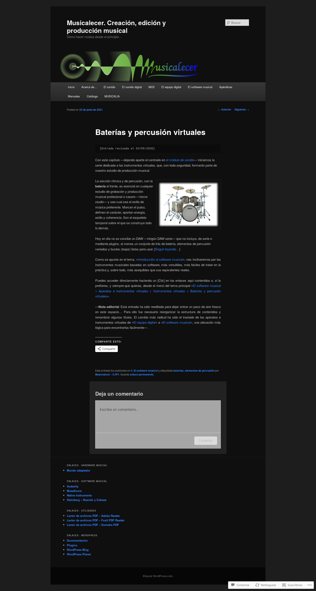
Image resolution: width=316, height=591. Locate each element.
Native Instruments (79, 495)
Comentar (206, 440)
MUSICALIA (112, 96)
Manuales (74, 96)
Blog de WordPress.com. (158, 576)
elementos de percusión (199, 370)
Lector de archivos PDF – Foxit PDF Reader (95, 520)
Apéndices (225, 87)
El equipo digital (171, 87)
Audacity (72, 486)
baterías (178, 370)
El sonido (109, 87)
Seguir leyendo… (167, 249)
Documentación (77, 540)
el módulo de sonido (180, 160)
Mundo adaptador (78, 470)
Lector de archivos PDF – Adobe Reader (93, 516)
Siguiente (242, 109)
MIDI (152, 87)
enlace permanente (141, 374)
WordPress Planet (79, 554)
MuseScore (74, 491)
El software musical (200, 87)
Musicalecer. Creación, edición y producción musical (116, 26)
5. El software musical (144, 370)
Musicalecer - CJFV (107, 374)
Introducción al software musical (160, 259)
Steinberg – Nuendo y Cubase (86, 500)
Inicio (71, 87)
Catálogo (92, 96)
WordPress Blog (78, 550)
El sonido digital (132, 87)
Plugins (72, 545)
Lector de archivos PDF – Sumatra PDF (93, 525)
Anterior (224, 109)
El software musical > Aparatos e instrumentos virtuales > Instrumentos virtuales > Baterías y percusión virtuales (158, 290)
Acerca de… (89, 87)
